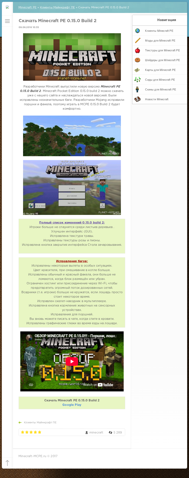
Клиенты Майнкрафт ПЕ (40, 423)
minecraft (96, 432)
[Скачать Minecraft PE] (7, 10)
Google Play (71, 405)
